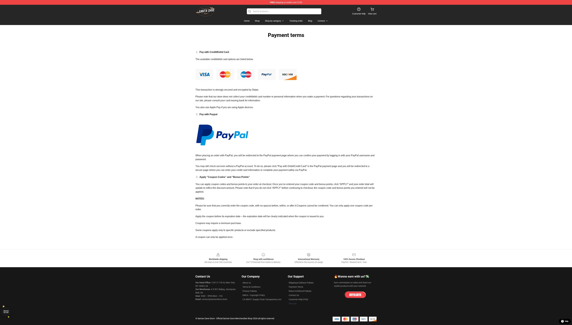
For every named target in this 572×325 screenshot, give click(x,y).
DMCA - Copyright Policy (254, 295)
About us (247, 283)
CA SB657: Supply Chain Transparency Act (262, 299)
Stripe (255, 89)
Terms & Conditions (251, 287)
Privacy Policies (250, 291)
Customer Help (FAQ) (298, 299)
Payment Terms (296, 287)
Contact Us (294, 295)
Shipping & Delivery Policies (301, 283)
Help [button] (566, 321)
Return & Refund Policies (300, 291)
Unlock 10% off (6, 311)
